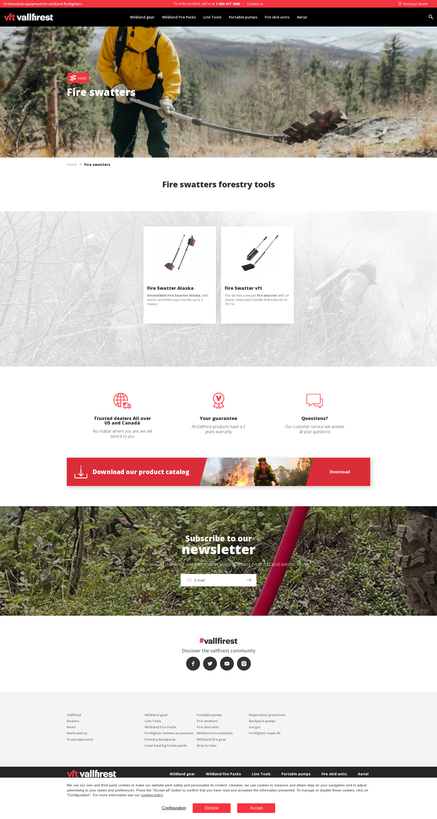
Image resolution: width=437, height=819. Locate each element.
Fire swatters (207, 721)
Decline (212, 808)
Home (72, 164)
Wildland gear (142, 17)
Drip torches (206, 745)
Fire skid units (277, 17)
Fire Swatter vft (243, 288)
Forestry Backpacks (160, 739)
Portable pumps (243, 17)
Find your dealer (415, 4)
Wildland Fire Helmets (215, 733)
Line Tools (212, 17)
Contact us (255, 4)
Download (340, 472)
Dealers (73, 721)
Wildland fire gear (211, 739)
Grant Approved (80, 739)
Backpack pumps (262, 721)
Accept (256, 808)
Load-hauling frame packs (166, 745)
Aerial (302, 17)
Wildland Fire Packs (179, 17)
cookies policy (152, 795)
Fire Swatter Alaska (170, 288)
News (71, 727)
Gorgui (254, 727)
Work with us (77, 733)
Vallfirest (74, 715)
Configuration (174, 808)
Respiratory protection (267, 715)
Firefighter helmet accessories (169, 733)
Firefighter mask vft (264, 733)
